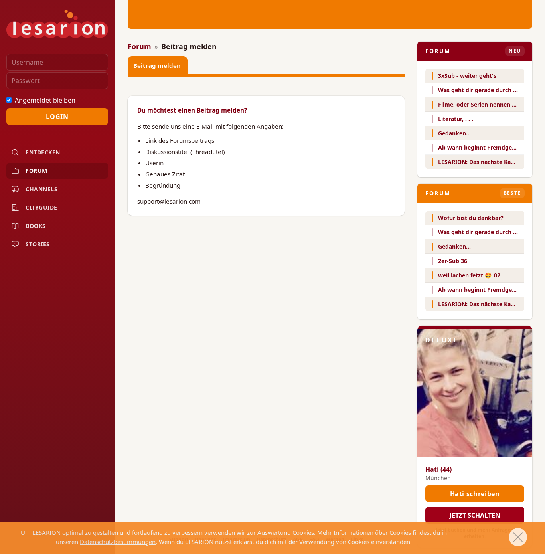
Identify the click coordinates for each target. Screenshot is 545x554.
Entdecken (43, 152)
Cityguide (41, 207)
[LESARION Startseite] (57, 24)
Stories (38, 244)
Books (36, 226)
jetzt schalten (475, 515)
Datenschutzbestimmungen (118, 542)
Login (57, 116)
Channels (41, 189)
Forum (36, 170)
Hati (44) (438, 469)
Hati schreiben (475, 493)
